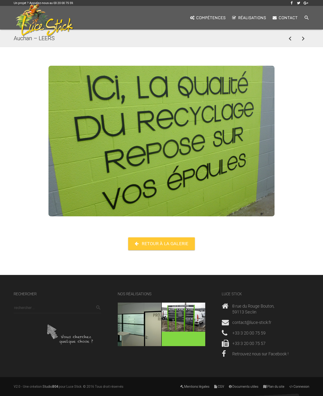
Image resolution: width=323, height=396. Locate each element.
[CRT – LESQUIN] (183, 324)
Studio (50, 386)
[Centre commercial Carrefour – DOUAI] (303, 38)
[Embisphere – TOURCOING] (139, 324)
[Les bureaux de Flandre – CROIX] (290, 38)
